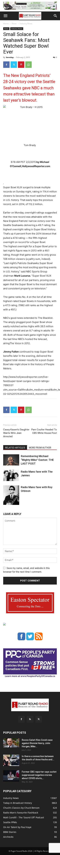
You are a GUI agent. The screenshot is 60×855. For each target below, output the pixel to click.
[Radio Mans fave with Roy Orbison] (11, 496)
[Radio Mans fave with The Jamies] (11, 475)
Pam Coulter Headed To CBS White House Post (44, 431)
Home (6, 23)
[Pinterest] (21, 64)
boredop (10, 57)
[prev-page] (5, 503)
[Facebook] (6, 64)
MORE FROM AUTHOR (40, 447)
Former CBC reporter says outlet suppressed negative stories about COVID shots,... (39, 775)
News (14, 23)
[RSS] (30, 719)
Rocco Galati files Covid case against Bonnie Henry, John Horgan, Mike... (37, 743)
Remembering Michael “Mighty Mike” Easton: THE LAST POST (37, 459)
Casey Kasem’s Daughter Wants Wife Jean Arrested (16, 433)
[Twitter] (14, 64)
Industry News (26, 23)
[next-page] (10, 503)
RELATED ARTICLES (15, 447)
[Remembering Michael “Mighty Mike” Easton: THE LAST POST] (11, 459)
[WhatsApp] (28, 64)
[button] (5, 15)
